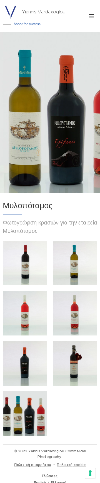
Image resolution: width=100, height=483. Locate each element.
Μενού (91, 15)
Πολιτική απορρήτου (32, 464)
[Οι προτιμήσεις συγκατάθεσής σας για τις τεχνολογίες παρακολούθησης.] (90, 473)
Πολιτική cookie (71, 464)
